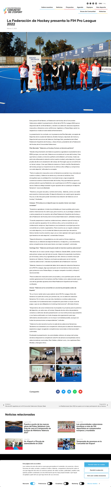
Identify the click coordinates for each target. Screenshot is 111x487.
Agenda (80, 7)
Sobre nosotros (47, 7)
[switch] (49, 483)
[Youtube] (96, 3)
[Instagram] (90, 3)
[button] (58, 392)
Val (104, 3)
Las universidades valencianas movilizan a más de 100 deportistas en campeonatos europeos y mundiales (89, 427)
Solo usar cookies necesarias (96, 475)
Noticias (59, 7)
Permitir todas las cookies (96, 464)
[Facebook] (87, 3)
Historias (102, 11)
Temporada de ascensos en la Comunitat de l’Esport (89, 442)
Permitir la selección (96, 470)
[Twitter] (93, 3)
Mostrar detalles (92, 483)
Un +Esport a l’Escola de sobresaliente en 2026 (34, 442)
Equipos (90, 7)
